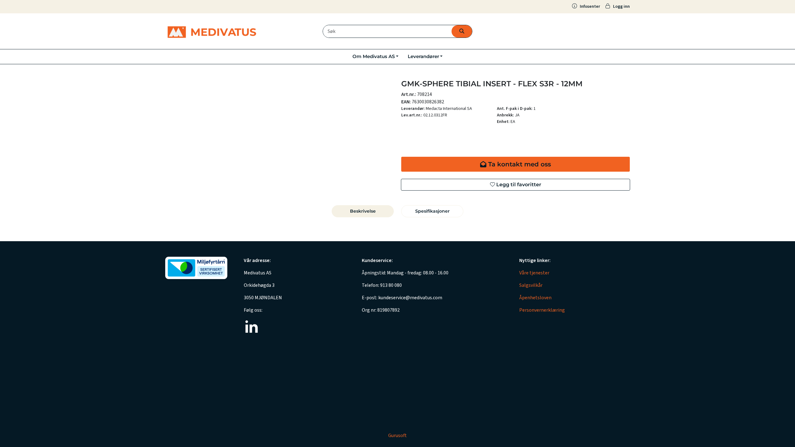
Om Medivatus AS (373, 56)
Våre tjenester (534, 272)
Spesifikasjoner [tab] (432, 211)
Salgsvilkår (531, 285)
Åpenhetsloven (535, 297)
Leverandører (423, 56)
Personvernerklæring (542, 310)
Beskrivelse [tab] (363, 211)
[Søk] (462, 31)
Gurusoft (397, 435)
